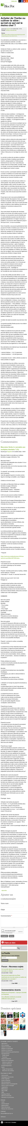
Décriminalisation (6, 1082)
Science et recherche (6, 1050)
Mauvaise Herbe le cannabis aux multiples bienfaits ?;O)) (13, 448)
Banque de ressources (7, 1109)
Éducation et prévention (7, 1097)
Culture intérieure (6, 1064)
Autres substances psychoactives (10, 1052)
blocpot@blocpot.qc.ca (7, 1113)
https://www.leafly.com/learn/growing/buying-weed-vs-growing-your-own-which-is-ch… (13, 35)
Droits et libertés (5, 1080)
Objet (3, 909)
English (14, 1)
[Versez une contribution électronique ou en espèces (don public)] (2, 943)
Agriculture (4, 1043)
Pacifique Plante (5, 1094)
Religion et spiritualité (7, 1048)
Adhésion (3, 1116)
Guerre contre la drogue (7, 1085)
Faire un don (9, 942)
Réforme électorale (6, 1095)
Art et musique (5, 1045)
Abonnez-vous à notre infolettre (10, 956)
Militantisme (4, 1089)
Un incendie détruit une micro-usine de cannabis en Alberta (12, 970)
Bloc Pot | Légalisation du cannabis (8, 4)
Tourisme (4, 1057)
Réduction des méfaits (8, 1070)
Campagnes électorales (7, 1077)
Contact (14, 1122)
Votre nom (5, 903)
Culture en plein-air (7, 1062)
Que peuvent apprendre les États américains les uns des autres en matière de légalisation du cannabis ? (13, 977)
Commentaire (6, 916)
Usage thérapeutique (7, 1069)
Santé (2, 1067)
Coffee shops (5, 1055)
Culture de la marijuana (7, 1060)
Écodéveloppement (6, 1065)
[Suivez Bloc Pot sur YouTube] (24, 2)
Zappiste (9, 28)
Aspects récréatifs (6, 1047)
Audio (3, 1102)
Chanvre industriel (6, 1058)
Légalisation (4, 1087)
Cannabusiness (5, 1053)
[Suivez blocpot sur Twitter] (19, 2)
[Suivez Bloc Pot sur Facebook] (22, 2)
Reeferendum (4, 1105)
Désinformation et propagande (9, 1083)
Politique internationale (11, 30)
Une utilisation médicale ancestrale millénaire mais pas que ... (11, 998)
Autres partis (4, 1075)
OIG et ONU (4, 1090)
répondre (4, 890)
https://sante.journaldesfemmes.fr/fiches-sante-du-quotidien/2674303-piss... (12, 557)
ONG (2, 1092)
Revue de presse (5, 1107)
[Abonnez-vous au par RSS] (27, 2)
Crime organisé (5, 1078)
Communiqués (5, 1103)
